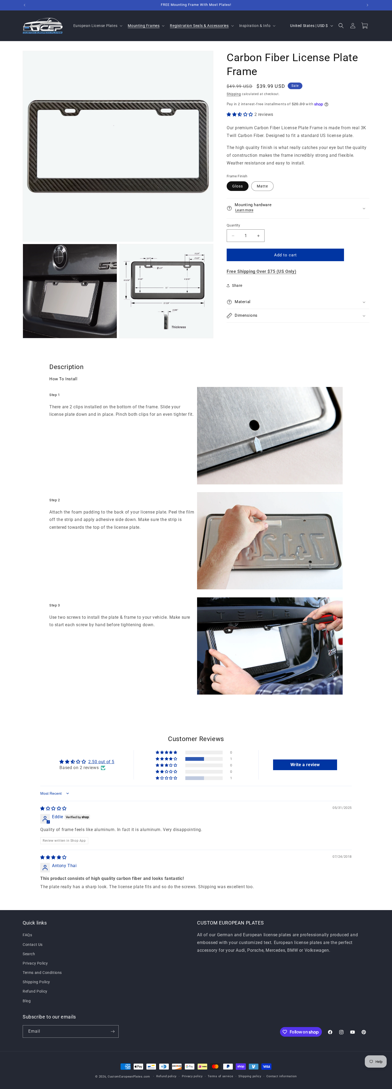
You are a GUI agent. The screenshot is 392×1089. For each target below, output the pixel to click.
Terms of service (220, 1076)
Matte (262, 186)
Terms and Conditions (42, 972)
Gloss (237, 186)
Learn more (244, 210)
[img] (53, 808)
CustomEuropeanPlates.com (129, 1076)
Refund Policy (35, 991)
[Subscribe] (112, 1031)
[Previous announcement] (24, 5)
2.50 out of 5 (101, 761)
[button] (97, 25)
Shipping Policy (36, 982)
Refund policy (166, 1076)
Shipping (234, 94)
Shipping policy (249, 1076)
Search (29, 954)
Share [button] (237, 285)
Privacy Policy (35, 963)
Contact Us (33, 944)
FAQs (27, 935)
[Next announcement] (367, 5)
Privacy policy (192, 1076)
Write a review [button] (305, 764)
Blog (27, 1001)
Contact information (281, 1076)
